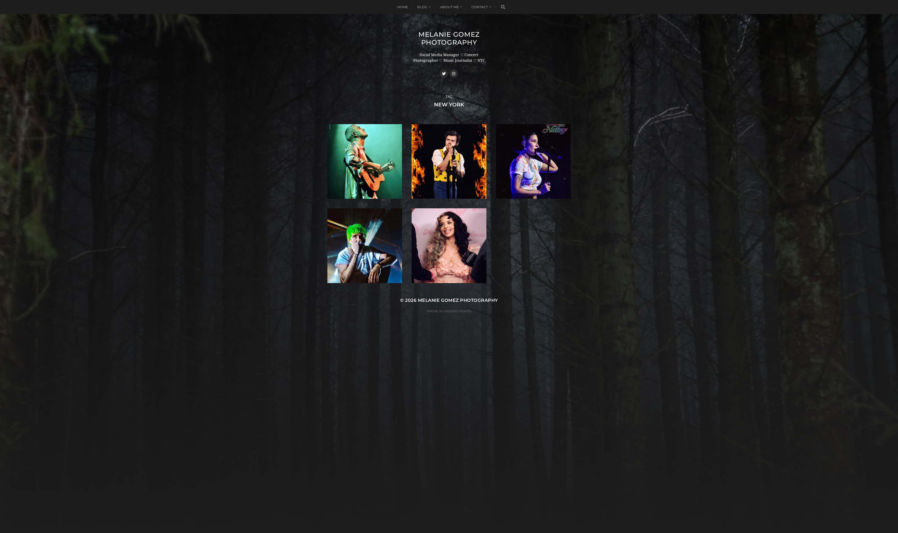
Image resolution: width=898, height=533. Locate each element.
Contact (479, 7)
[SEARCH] (503, 7)
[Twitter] (444, 73)
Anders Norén (458, 311)
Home (402, 7)
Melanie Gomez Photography (449, 38)
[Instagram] (453, 73)
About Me (449, 7)
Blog (422, 7)
